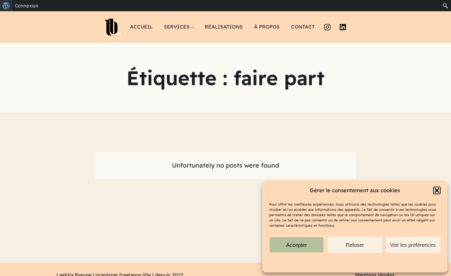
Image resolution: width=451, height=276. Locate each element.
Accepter (296, 245)
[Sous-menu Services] (192, 27)
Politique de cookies (351, 262)
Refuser (355, 245)
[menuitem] (6, 5)
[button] (436, 190)
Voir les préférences (413, 245)
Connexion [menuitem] (26, 5)
